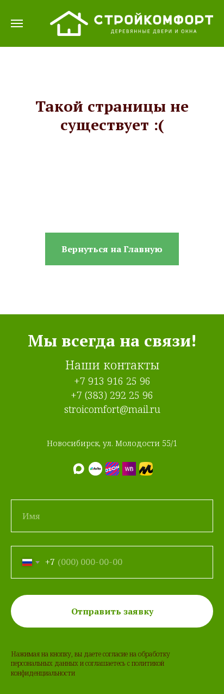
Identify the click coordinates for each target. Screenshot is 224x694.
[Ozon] (112, 469)
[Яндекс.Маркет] (146, 469)
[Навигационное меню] (17, 23)
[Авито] (95, 469)
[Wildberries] (129, 469)
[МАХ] (78, 469)
